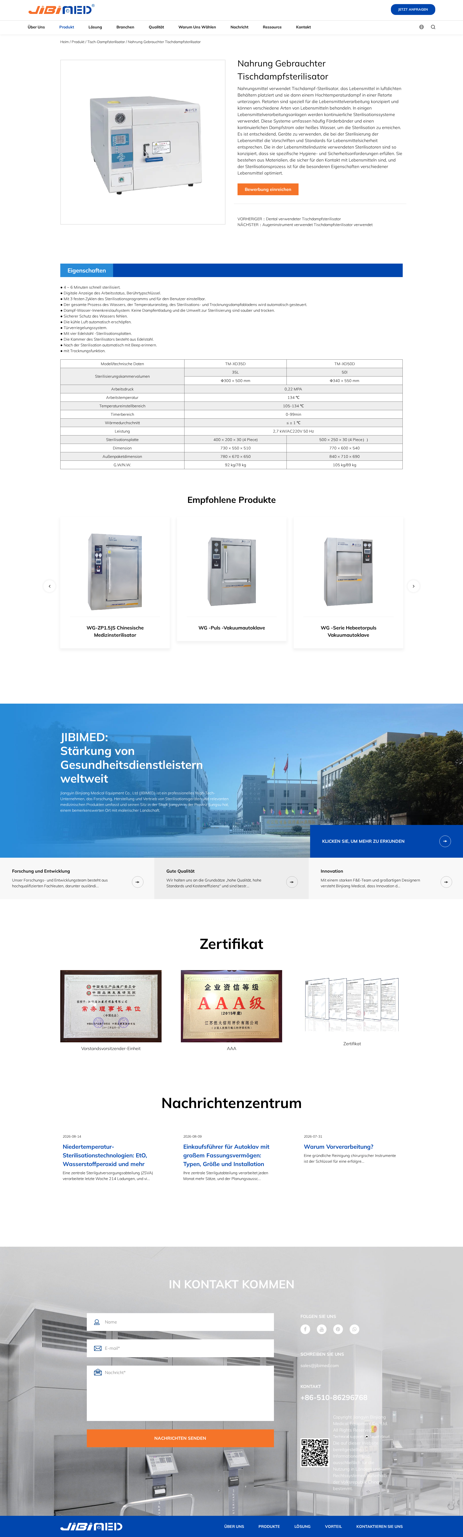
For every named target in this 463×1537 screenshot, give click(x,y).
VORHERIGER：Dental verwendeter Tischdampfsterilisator (289, 218)
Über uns (36, 27)
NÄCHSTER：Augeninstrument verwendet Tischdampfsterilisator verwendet (305, 224)
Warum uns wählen (197, 27)
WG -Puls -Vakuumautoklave (115, 628)
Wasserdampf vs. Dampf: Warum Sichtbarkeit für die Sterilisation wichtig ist (350, 1155)
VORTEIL (333, 1526)
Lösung (95, 27)
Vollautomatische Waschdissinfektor (348, 628)
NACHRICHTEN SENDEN (180, 1438)
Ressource (272, 27)
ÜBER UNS (234, 1526)
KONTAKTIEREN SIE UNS (379, 1526)
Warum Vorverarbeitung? (218, 1146)
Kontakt (303, 27)
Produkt (66, 27)
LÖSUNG (302, 1526)
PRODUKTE (269, 1526)
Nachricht (239, 27)
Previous (49, 586)
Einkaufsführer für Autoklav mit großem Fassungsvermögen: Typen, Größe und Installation (106, 1155)
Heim (64, 41)
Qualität (156, 27)
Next (414, 586)
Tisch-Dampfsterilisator (106, 41)
